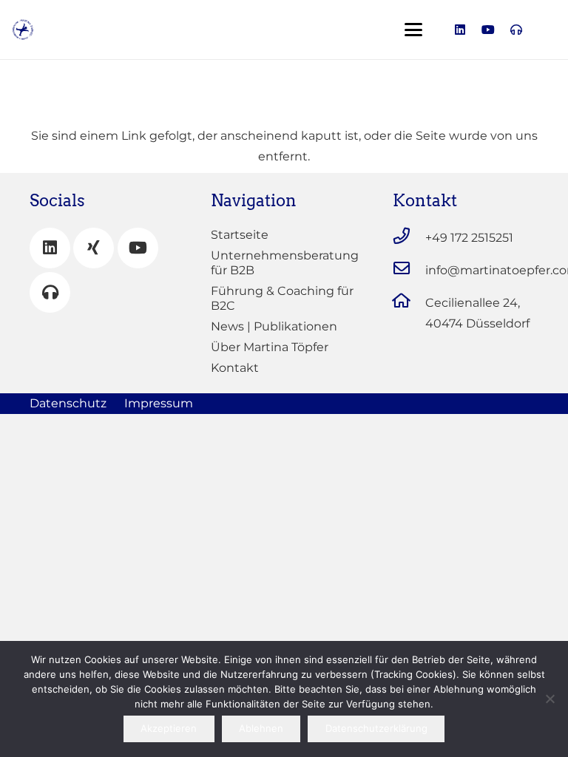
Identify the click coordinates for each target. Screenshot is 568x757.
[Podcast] (516, 29)
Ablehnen (261, 728)
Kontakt (235, 368)
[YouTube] (138, 248)
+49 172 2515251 (469, 238)
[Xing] (93, 248)
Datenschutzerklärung (376, 728)
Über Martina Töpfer (269, 347)
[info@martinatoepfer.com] (409, 268)
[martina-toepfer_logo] (23, 29)
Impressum (158, 403)
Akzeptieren (169, 728)
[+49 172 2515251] (409, 236)
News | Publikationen (274, 326)
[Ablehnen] (549, 698)
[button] (413, 29)
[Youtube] (488, 29)
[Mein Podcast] (50, 292)
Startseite (239, 235)
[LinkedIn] (460, 29)
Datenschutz (68, 403)
